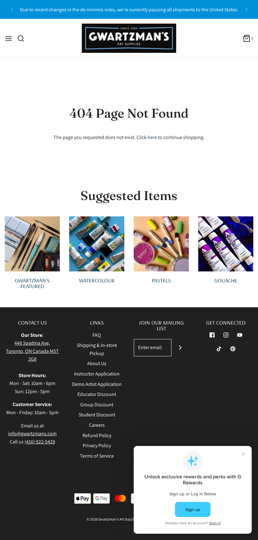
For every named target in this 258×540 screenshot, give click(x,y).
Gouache (225, 280)
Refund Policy (96, 435)
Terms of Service (97, 456)
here (152, 137)
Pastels (161, 280)
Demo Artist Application (97, 384)
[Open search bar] (23, 38)
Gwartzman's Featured (32, 283)
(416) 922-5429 (40, 441)
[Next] (246, 9)
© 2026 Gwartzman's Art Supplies (112, 519)
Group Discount (96, 404)
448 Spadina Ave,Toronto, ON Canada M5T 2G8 (32, 351)
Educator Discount (96, 394)
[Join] (180, 347)
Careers (97, 425)
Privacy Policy (97, 445)
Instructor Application (97, 373)
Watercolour (97, 280)
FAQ (97, 335)
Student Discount (97, 414)
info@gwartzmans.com (32, 433)
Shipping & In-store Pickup (97, 349)
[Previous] (12, 9)
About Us (96, 363)
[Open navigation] (8, 38)
